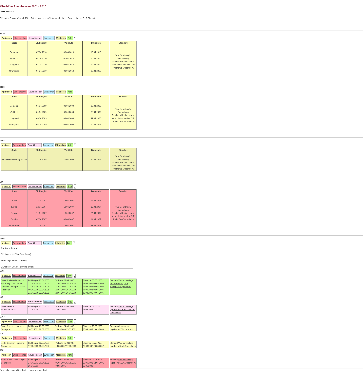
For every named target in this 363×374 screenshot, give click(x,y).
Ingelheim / (115, 329)
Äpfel (70, 38)
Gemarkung (123, 326)
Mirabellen (61, 38)
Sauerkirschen (35, 38)
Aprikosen (6, 145)
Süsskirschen (20, 38)
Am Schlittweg (116, 283)
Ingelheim (114, 309)
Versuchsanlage (125, 280)
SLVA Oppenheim (127, 346)
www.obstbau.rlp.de (38, 370)
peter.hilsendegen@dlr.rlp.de (14, 370)
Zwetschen (49, 38)
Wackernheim (127, 329)
